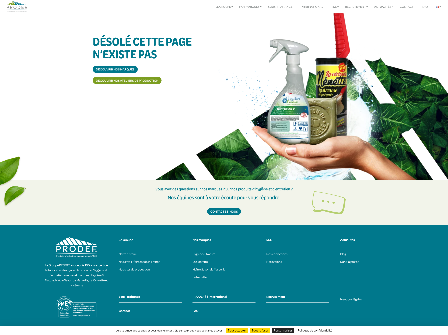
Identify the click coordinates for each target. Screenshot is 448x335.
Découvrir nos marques (115, 69)
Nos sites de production (134, 269)
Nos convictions (277, 254)
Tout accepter (237, 330)
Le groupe (223, 6)
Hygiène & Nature (203, 254)
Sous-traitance (280, 6)
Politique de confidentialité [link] (315, 330)
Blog (343, 254)
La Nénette (199, 277)
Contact (407, 6)
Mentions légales (351, 299)
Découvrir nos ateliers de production (127, 80)
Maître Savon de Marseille (208, 269)
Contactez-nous (224, 211)
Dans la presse (349, 261)
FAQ (425, 6)
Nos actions (274, 261)
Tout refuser (259, 330)
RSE (334, 6)
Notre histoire (128, 254)
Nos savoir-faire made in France (139, 261)
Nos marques (249, 6)
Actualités (382, 6)
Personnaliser (283, 330)
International (312, 6)
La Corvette (200, 261)
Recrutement (355, 6)
